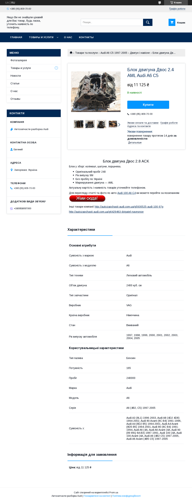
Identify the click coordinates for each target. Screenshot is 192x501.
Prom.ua (113, 492)
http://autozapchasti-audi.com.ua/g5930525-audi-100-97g (129, 206)
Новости (15, 75)
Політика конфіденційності (126, 496)
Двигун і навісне (140, 52)
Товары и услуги (41, 37)
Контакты (86, 37)
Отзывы (15, 98)
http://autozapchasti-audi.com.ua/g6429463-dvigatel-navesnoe (106, 211)
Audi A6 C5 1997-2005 (113, 52)
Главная (16, 37)
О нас (68, 37)
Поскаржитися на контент (97, 496)
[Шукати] (147, 22)
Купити (148, 104)
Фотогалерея (18, 60)
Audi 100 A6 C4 (126, 192)
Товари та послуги (86, 52)
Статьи (14, 83)
